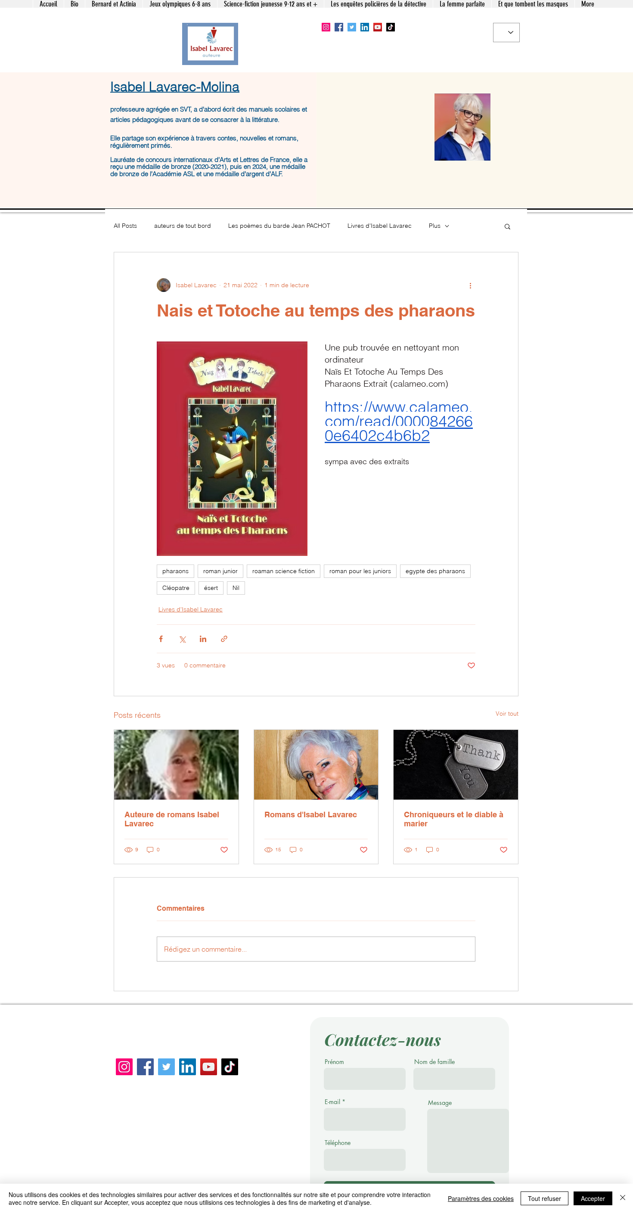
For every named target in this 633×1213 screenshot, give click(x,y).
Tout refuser (544, 1198)
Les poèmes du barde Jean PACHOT (279, 226)
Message (440, 1103)
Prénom (334, 1062)
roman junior (220, 571)
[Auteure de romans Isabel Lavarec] (176, 765)
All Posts (125, 226)
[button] (507, 226)
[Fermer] (622, 1198)
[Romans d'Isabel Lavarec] (316, 765)
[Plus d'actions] (470, 285)
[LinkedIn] (364, 27)
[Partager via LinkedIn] (203, 639)
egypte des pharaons (435, 571)
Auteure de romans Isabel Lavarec (171, 819)
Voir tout (507, 713)
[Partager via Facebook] (161, 639)
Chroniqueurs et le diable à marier (453, 819)
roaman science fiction (283, 571)
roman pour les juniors (360, 571)
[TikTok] (390, 27)
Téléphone (338, 1143)
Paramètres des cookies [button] (481, 1198)
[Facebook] (339, 27)
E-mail (332, 1102)
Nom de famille (434, 1062)
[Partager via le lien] (224, 639)
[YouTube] (377, 27)
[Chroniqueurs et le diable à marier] (456, 765)
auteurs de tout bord (182, 226)
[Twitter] (352, 27)
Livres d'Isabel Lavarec (380, 226)
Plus (435, 226)
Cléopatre (175, 588)
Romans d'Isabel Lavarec (310, 814)
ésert (211, 588)
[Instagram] (326, 27)
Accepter (593, 1198)
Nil (236, 588)
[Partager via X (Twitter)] (182, 639)
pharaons (175, 571)
